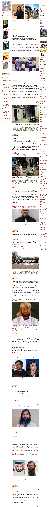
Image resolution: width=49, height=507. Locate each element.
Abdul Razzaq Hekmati (42, 69)
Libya (40, 171)
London (41, 245)
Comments (5, 121)
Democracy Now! (34, 289)
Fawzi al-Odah (41, 131)
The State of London (43, 28)
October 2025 (41, 16)
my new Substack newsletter (16, 25)
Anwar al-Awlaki (41, 99)
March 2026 (41, 12)
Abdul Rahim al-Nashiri (42, 68)
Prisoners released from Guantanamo (19, 246)
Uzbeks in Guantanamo (42, 224)
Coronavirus (41, 119)
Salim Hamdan (41, 203)
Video (41, 250)
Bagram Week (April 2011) (43, 101)
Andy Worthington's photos (43, 83)
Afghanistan (41, 72)
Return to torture (41, 200)
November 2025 (41, 15)
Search (40, 0)
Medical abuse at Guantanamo (43, 177)
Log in (10, 0)
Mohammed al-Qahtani (42, 181)
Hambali (41, 156)
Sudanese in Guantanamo (43, 208)
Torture (46, 248)
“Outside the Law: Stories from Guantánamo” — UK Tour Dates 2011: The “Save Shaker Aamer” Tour (6, 91)
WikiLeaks (41, 226)
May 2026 (41, 11)
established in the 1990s (22, 89)
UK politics (41, 220)
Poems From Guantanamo (43, 196)
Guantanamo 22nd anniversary (43, 138)
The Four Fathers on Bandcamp (5, 29)
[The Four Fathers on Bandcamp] (6, 24)
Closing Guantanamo (19, 454)
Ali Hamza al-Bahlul (42, 79)
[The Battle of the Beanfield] (6, 45)
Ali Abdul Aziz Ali (42, 78)
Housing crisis (41, 244)
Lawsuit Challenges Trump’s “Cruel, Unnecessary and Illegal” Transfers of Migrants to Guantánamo (24, 55)
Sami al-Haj (41, 204)
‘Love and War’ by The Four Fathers (6, 73)
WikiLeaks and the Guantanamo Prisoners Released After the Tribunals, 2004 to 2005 (43, 228)
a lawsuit (13, 83)
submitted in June (35, 47)
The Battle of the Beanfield (4, 50)
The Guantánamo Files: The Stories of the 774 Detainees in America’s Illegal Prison (6, 95)
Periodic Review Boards (20, 346)
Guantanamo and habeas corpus (27, 353)
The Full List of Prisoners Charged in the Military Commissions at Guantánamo (6, 86)
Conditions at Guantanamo (43, 118)
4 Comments (37, 506)
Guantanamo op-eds (42, 153)
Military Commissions (42, 178)
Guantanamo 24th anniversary (43, 139)
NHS (46, 245)
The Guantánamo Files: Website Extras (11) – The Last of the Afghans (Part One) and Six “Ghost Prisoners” (6, 116)
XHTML (3, 122)
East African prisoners (42, 124)
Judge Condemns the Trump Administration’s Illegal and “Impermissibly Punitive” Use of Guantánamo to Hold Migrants (24, 2)
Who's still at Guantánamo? (42, 48)
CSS (4, 122)
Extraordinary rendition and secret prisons (16, 353)
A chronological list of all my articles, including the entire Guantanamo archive (43, 63)
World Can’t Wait (14, 287)
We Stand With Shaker (45, 250)
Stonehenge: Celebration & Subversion (6, 61)
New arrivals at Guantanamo (43, 188)
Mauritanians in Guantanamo (43, 176)
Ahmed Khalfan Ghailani (42, 76)
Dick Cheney (41, 121)
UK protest (44, 249)
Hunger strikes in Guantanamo (43, 157)
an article (22, 71)
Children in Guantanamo (42, 116)
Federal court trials (42, 133)
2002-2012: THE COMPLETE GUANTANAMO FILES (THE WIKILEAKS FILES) (43, 61)
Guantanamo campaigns (42, 147)
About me (3, 72)
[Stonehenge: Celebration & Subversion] (6, 56)
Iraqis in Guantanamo (42, 163)
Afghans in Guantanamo (42, 73)
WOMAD (41, 235)
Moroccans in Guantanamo (43, 183)
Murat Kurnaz (41, 184)
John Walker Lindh (42, 167)
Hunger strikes (44, 244)
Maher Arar (41, 174)
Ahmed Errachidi (41, 75)
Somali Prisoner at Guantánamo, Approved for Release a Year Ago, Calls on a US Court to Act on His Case (25, 300)
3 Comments (37, 404)
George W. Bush (41, 134)
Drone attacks (41, 123)
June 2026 (41, 10)
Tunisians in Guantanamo (42, 216)
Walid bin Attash (41, 225)
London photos (41, 173)
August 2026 (41, 9)
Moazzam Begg (41, 179)
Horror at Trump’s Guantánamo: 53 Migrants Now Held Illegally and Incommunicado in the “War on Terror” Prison (23, 155)
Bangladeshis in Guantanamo (43, 102)
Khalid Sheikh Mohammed (43, 170)
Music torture (41, 186)
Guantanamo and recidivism (43, 141)
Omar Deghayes (41, 190)
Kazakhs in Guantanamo (42, 169)
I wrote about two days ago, (22, 450)
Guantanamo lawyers (19, 354)
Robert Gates (41, 201)
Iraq (40, 162)
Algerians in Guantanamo (14, 454)
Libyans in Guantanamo (42, 172)
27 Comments (37, 153)
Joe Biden (31, 454)
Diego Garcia (41, 122)
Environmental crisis (42, 125)
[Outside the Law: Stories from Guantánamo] (6, 66)
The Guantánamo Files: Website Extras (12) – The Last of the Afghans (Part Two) (6, 118)
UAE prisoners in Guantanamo (43, 217)
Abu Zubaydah (41, 70)
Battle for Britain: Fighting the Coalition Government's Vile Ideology (43, 105)
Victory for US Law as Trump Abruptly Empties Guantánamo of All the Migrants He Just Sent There (25, 103)
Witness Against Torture (33, 286)
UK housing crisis (42, 219)
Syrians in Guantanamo (42, 209)
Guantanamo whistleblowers (43, 155)
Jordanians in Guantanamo (43, 168)
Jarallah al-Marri (41, 165)
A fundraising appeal (42, 64)
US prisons (41, 223)
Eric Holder (41, 126)
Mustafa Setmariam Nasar (43, 187)
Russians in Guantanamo (42, 202)
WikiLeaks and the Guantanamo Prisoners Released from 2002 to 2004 (43, 230)
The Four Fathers (43, 248)
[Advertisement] (5, 136)
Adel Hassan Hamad (42, 71)
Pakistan (41, 193)
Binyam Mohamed (42, 110)
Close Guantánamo (23, 281)
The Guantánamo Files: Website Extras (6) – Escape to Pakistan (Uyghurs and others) (6, 108)
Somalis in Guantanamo (23, 354)
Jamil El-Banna (41, 164)
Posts (2, 121)
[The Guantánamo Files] (6, 34)
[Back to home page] (6, 6)
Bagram (41, 100)
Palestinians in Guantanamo (43, 194)
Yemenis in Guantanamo (42, 236)
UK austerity (41, 249)
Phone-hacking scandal (42, 195)
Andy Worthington (6, 12)
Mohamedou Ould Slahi (42, 180)
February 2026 (41, 13)
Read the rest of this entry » (15, 52)
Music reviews (41, 185)
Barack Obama (41, 103)
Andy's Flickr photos (43, 37)
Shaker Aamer (41, 206)
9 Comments (37, 101)
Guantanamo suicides (42, 154)
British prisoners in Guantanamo (43, 114)
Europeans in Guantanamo (43, 128)
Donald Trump (13, 153)
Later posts (16, 0)
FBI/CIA (41, 132)
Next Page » (13, 0)
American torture (41, 80)
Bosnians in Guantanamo (42, 112)
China (40, 117)
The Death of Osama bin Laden (43, 210)
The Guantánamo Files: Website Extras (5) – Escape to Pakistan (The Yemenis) (6, 105)
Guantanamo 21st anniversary (43, 137)
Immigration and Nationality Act (26, 97)
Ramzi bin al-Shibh (42, 199)
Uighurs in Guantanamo (42, 218)
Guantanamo (16, 153)
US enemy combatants (42, 222)
